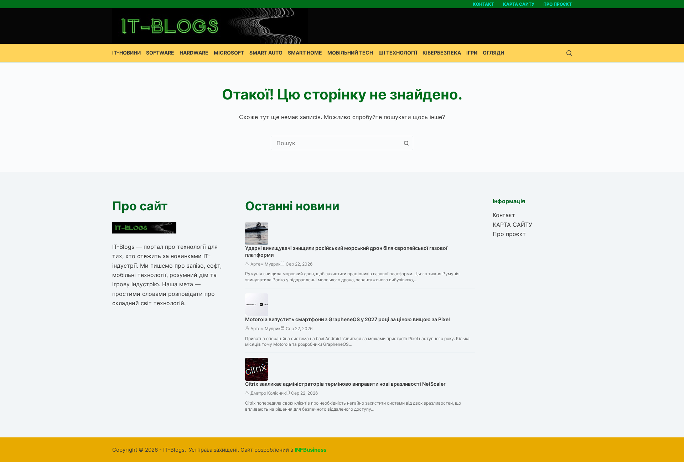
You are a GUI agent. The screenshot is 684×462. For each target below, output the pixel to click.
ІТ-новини (126, 53)
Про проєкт (557, 4)
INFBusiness (310, 449)
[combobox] (335, 143)
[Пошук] (569, 53)
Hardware (194, 53)
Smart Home (305, 53)
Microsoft (229, 53)
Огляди (493, 53)
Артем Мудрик (265, 264)
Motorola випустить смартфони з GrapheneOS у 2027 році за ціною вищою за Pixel (347, 319)
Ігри (471, 53)
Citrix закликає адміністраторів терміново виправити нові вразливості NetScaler (345, 384)
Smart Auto (266, 53)
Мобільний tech (350, 53)
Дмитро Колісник (268, 393)
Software (160, 53)
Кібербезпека (442, 53)
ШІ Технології (397, 53)
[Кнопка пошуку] (406, 143)
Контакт (483, 4)
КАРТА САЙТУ (518, 4)
